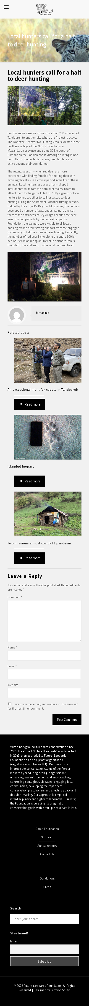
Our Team (47, 837)
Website (13, 685)
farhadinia (42, 312)
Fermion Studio (60, 990)
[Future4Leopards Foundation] (44, 9)
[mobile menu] (6, 7)
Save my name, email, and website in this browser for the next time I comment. (43, 706)
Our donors (47, 878)
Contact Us (47, 854)
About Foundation (47, 828)
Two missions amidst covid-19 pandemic (40, 543)
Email (12, 666)
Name (12, 647)
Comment (15, 597)
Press (47, 887)
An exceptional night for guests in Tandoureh (43, 389)
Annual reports (47, 845)
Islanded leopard (21, 466)
